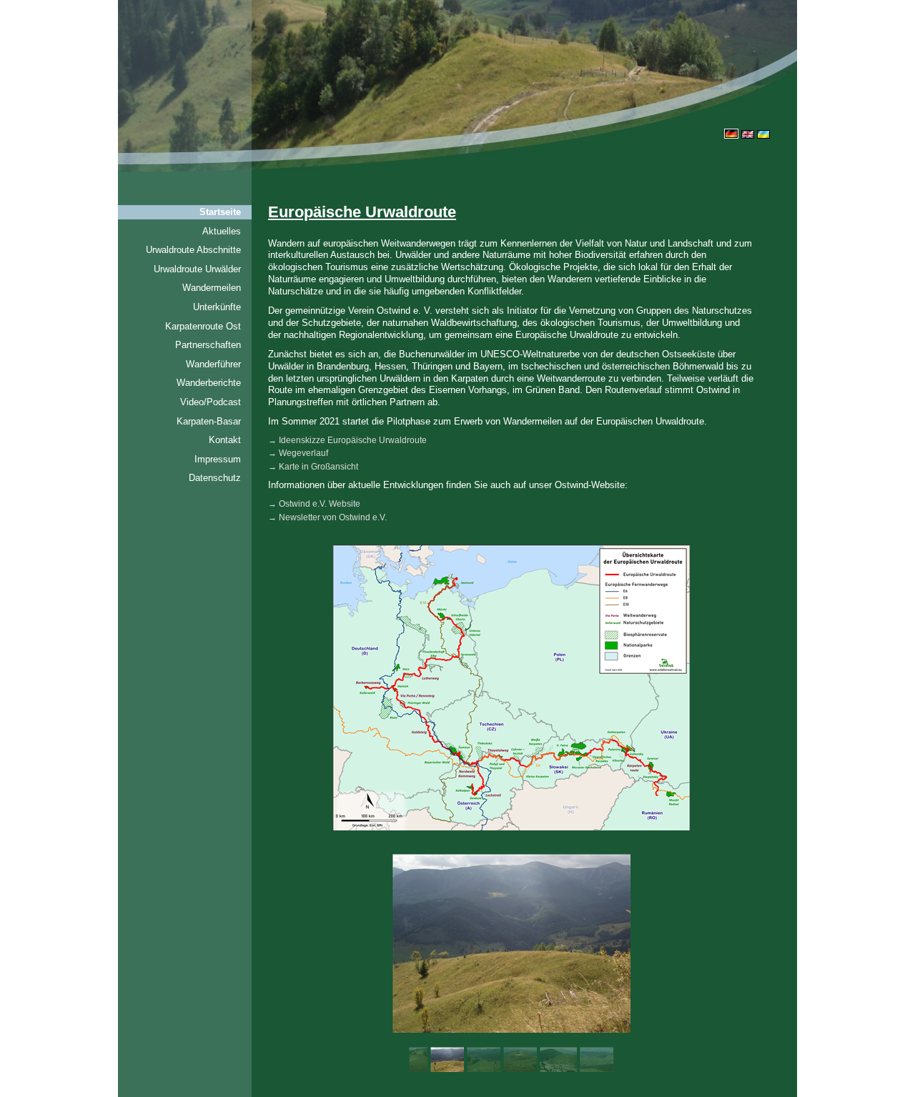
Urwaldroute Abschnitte (193, 249)
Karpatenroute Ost (203, 326)
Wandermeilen (211, 287)
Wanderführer (213, 364)
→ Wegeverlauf (298, 453)
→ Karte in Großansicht (313, 467)
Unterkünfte (217, 307)
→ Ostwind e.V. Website (314, 504)
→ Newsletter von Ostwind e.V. (327, 517)
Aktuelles (221, 231)
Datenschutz (215, 477)
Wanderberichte (209, 382)
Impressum (217, 459)
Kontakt (225, 440)
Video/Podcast (210, 402)
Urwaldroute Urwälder (197, 269)
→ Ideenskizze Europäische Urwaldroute (347, 440)
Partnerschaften (208, 344)
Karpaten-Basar (209, 421)
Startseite (220, 212)
